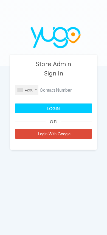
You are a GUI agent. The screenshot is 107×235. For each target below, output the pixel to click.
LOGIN (53, 108)
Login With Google (54, 133)
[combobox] (26, 90)
